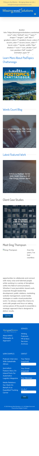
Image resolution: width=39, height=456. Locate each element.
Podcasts (24, 336)
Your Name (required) (25, 360)
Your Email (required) (25, 369)
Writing (24, 334)
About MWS (7, 335)
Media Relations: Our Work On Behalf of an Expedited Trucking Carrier (10, 387)
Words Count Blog (12, 109)
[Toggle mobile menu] (35, 14)
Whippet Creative (22, 408)
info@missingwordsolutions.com (20, 5)
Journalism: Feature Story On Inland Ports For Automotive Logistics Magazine (10, 373)
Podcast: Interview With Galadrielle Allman (10, 361)
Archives (24, 344)
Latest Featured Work (14, 154)
